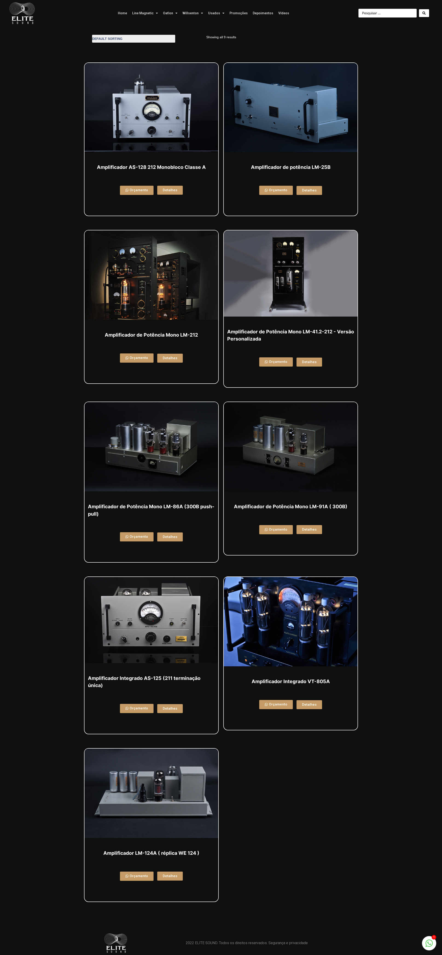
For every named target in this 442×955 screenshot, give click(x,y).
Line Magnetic (143, 13)
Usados (214, 13)
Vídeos (283, 13)
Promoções (239, 13)
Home (122, 13)
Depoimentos (263, 13)
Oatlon (168, 13)
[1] (429, 945)
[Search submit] (424, 13)
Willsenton (191, 13)
